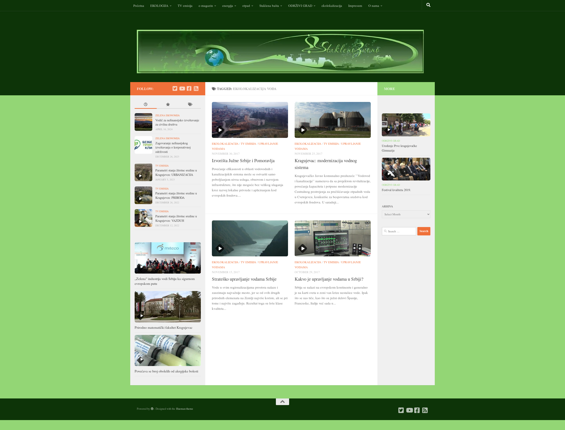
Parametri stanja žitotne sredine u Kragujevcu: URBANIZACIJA (176, 172)
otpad (246, 5)
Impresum (355, 5)
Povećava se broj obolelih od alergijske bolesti (166, 371)
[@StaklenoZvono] (174, 88)
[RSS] (196, 88)
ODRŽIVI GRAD (300, 5)
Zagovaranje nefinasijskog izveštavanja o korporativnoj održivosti (173, 147)
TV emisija (185, 5)
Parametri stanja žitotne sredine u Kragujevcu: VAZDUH (176, 218)
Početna (138, 5)
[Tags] (190, 105)
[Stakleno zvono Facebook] (189, 88)
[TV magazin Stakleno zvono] (182, 88)
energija (227, 5)
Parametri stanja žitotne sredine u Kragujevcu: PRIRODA (176, 195)
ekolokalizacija (332, 5)
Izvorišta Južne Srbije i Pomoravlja (243, 160)
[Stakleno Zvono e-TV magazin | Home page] (280, 51)
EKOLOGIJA (159, 5)
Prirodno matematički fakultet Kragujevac (163, 327)
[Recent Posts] (146, 105)
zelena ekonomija (167, 115)
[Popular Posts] (168, 105)
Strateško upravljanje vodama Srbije (244, 279)
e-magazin (206, 5)
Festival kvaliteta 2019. (396, 190)
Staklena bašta (269, 5)
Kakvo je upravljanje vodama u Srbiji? (329, 279)
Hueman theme (184, 408)
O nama (373, 5)
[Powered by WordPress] (152, 408)
